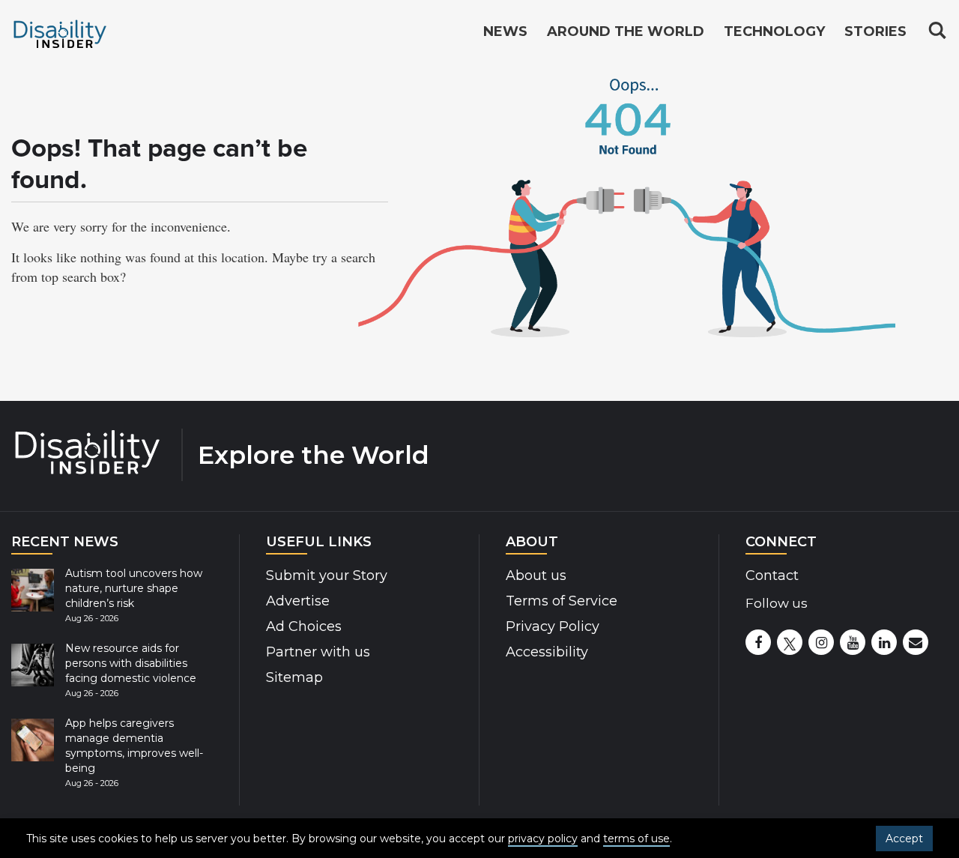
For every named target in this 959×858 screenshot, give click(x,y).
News (505, 31)
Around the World (625, 31)
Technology (774, 31)
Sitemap (294, 677)
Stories (875, 31)
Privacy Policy (552, 626)
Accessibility (547, 652)
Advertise (298, 601)
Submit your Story (326, 575)
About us (536, 575)
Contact (772, 575)
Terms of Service (561, 601)
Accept (904, 838)
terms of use (636, 838)
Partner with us (318, 652)
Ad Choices (304, 626)
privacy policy (543, 838)
